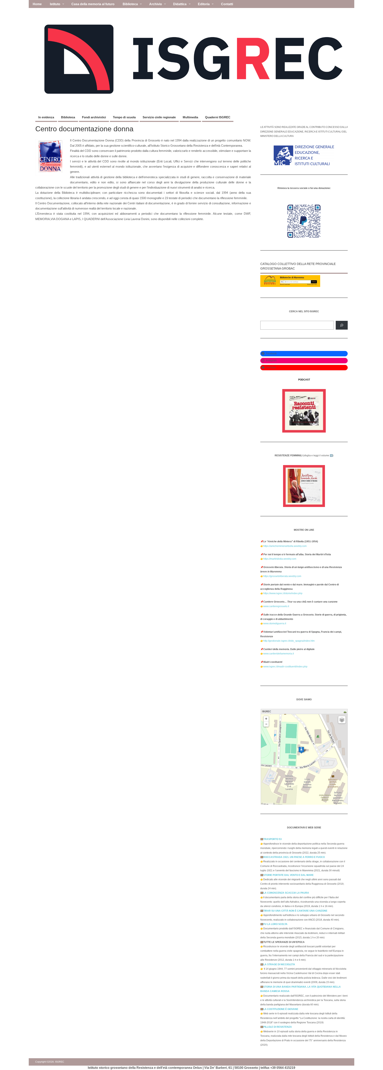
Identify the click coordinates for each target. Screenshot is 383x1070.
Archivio (155, 4)
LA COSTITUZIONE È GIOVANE (280, 1009)
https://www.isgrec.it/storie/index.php (282, 593)
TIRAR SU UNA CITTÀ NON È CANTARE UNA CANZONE (295, 910)
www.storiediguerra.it (274, 623)
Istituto (55, 4)
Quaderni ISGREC (217, 117)
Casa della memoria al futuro (93, 4)
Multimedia (190, 117)
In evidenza (46, 117)
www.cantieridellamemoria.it (278, 653)
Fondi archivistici (94, 117)
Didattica (180, 4)
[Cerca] (342, 325)
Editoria (204, 4)
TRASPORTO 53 (272, 839)
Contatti (227, 4)
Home (37, 4)
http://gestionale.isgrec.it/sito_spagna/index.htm (289, 640)
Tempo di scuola (124, 117)
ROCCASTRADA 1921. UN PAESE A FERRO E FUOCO (294, 857)
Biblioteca (130, 4)
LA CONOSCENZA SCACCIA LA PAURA (286, 892)
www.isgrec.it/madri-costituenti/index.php (285, 666)
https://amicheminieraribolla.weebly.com (285, 546)
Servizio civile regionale (159, 117)
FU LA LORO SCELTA (275, 924)
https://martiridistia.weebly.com (279, 558)
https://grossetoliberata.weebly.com (282, 576)
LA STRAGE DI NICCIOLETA (279, 964)
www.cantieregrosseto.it (276, 606)
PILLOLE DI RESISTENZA (277, 1027)
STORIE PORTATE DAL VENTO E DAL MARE (288, 875)
